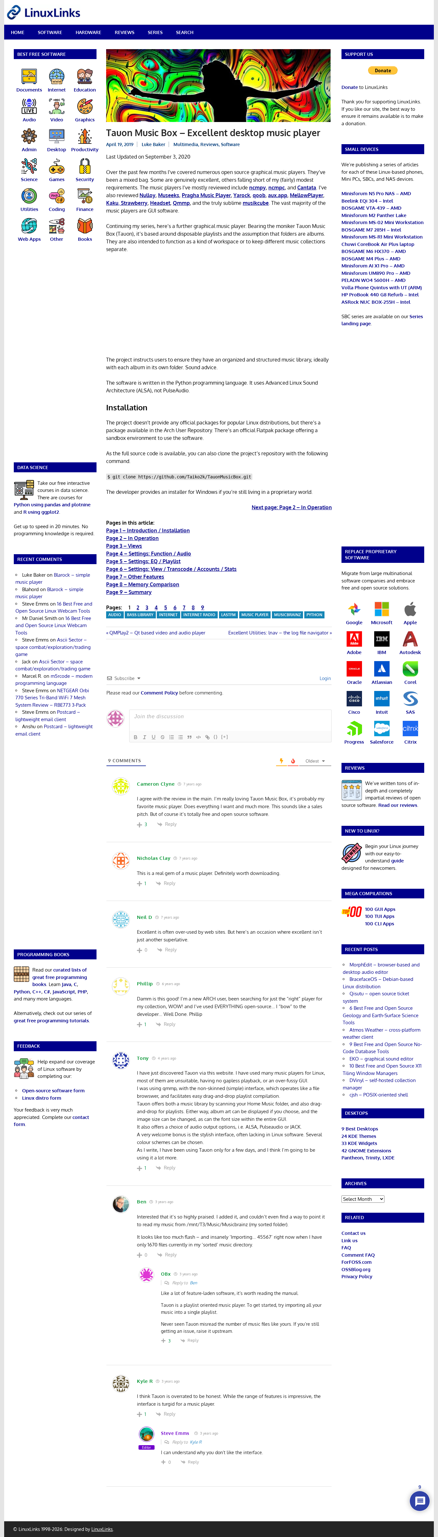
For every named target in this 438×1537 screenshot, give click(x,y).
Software (50, 32)
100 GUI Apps (380, 909)
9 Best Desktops (359, 1129)
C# (47, 992)
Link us (349, 1240)
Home (17, 32)
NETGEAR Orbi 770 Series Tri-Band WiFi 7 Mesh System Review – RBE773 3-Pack (52, 697)
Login (324, 678)
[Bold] (135, 737)
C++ (36, 992)
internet (168, 614)
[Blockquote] (189, 737)
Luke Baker (153, 144)
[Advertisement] (219, 306)
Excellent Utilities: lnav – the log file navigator (278, 633)
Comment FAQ (358, 1255)
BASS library (140, 614)
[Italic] (144, 737)
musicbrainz (287, 614)
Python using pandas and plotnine (52, 505)
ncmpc (276, 187)
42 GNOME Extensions (366, 1151)
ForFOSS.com (356, 1262)
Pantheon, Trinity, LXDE (367, 1158)
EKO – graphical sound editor (381, 1059)
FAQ (346, 1247)
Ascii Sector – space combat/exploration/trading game (53, 647)
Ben (193, 1282)
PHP (82, 992)
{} (216, 736)
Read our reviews (397, 805)
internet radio (199, 614)
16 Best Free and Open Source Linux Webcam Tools (53, 625)
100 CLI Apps (379, 924)
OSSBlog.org (355, 1269)
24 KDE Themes (358, 1136)
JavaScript (64, 992)
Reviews (124, 32)
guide (397, 861)
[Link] (207, 737)
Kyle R (195, 1442)
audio (114, 614)
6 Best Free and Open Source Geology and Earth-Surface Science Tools (380, 1015)
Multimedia (185, 144)
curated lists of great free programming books (59, 977)
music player (254, 614)
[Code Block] (198, 737)
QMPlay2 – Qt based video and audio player (157, 633)
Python (314, 614)
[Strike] (162, 737)
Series (155, 32)
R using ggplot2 (41, 512)
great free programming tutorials (51, 1020)
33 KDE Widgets (359, 1143)
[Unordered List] (180, 737)
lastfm (228, 614)
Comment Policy (159, 693)
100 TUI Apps (379, 916)
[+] (224, 736)
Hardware (88, 32)
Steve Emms (175, 1433)
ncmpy (257, 187)
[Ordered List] (171, 737)
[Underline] (153, 737)
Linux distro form (41, 1098)
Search (184, 32)
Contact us (353, 1233)
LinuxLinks (102, 1529)
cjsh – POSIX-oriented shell (379, 1095)
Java (66, 984)
